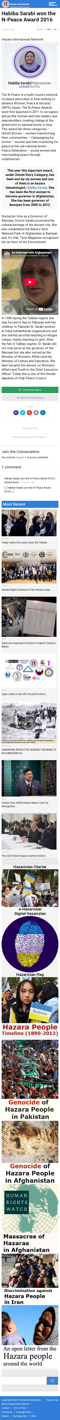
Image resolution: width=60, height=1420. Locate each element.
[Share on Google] (29, 412)
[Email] (36, 412)
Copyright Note (23, 1412)
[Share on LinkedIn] (43, 412)
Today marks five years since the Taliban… (25, 542)
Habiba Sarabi (37, 188)
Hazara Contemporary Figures (29, 437)
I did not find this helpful (31, 398)
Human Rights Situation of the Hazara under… (27, 589)
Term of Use (19, 1408)
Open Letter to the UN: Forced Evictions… (24, 694)
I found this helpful (31, 390)
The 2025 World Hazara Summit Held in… (24, 855)
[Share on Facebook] (16, 412)
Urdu (33, 1416)
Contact (6, 1408)
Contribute (7, 1412)
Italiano (5, 1416)
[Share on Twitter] (22, 412)
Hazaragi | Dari (20, 1416)
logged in (21, 457)
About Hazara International (15, 1404)
